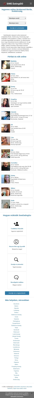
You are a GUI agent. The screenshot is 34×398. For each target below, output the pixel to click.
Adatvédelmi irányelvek (20, 386)
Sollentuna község (16, 314)
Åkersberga (16, 345)
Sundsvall (16, 329)
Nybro (16, 364)
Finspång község (16, 366)
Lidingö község (16, 336)
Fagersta (16, 371)
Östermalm (16, 342)
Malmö (16, 306)
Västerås (16, 319)
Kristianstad (16, 340)
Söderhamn (16, 368)
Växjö (16, 327)
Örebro (16, 312)
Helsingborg (16, 321)
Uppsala (16, 308)
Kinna (16, 360)
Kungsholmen (16, 323)
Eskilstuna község (16, 325)
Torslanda (16, 375)
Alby (16, 373)
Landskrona (16, 347)
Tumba (16, 338)
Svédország (16, 379)
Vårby (16, 377)
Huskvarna (16, 351)
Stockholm (16, 304)
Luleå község (16, 334)
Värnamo (16, 355)
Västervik (16, 353)
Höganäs (16, 362)
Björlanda (16, 349)
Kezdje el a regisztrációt (17, 293)
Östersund (16, 332)
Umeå (16, 317)
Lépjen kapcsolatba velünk (20, 388)
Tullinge (16, 358)
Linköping (16, 310)
